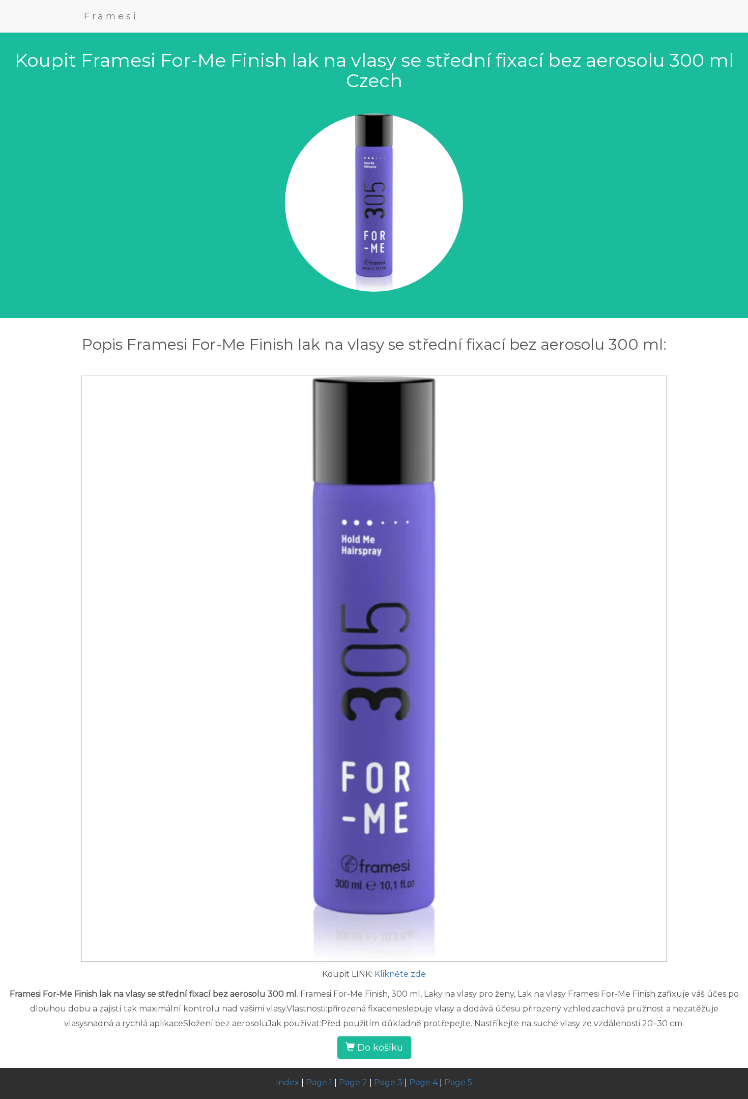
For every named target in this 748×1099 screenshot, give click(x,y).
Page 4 (423, 1082)
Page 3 (388, 1082)
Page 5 (458, 1082)
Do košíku (379, 1047)
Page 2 (353, 1082)
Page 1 (319, 1082)
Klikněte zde (400, 974)
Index (287, 1082)
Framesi (111, 16)
